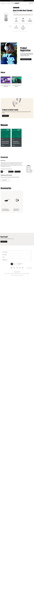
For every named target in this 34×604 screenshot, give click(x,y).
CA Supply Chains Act (20, 275)
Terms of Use (16, 275)
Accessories (16, 27)
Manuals (4, 124)
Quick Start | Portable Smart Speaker (16, 143)
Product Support (16, 7)
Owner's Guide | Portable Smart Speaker (5, 143)
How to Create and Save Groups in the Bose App (5, 86)
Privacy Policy (8, 273)
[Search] (29, 3)
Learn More (5, 115)
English (3, 145)
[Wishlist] (31, 3)
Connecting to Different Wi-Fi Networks (16, 86)
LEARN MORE (4, 180)
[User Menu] (30, 3)
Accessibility (12, 273)
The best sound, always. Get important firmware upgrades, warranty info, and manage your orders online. (26, 54)
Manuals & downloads (30, 21)
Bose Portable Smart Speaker (23, 10)
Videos (3, 72)
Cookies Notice (27, 273)
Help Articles (16, 21)
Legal (5, 273)
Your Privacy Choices (22, 273)
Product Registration (25, 49)
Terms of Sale (12, 275)
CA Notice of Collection (17, 273)
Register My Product (26, 59)
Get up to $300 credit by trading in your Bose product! (17, 0)
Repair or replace (23, 21)
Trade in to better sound (10, 109)
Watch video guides (23, 28)
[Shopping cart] (32, 3)
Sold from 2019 (15, 12)
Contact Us (4, 241)
